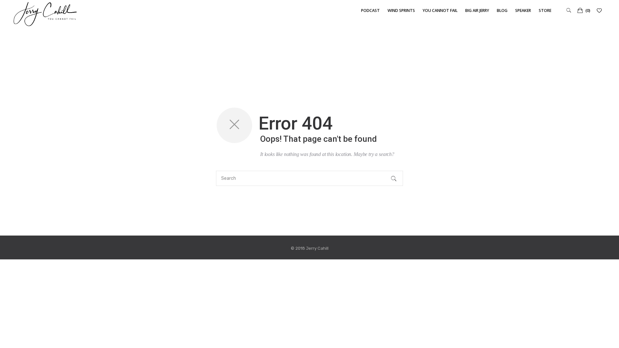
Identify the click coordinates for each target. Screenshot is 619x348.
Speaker (523, 10)
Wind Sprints (401, 10)
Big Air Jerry (477, 10)
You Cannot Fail (440, 10)
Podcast (370, 10)
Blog (502, 10)
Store (545, 10)
